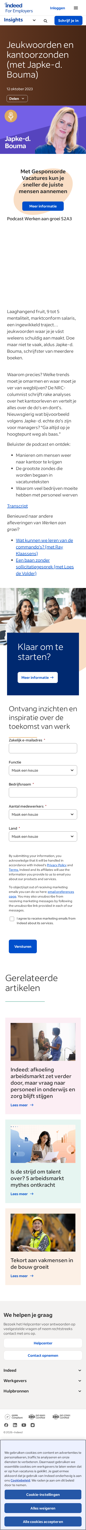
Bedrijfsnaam (20, 784)
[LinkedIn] (15, 1426)
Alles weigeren (42, 1508)
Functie (15, 762)
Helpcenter (43, 1343)
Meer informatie (43, 206)
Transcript (17, 506)
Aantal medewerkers (26, 806)
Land (13, 828)
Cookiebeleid (20, 1480)
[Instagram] (32, 1426)
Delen (14, 98)
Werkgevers (15, 1380)
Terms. (14, 870)
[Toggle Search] (45, 20)
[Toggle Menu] (36, 20)
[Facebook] (6, 1426)
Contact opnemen (43, 1355)
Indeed (10, 1370)
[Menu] (76, 8)
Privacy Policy (57, 865)
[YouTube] (23, 1426)
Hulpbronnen (16, 1391)
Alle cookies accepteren (43, 1521)
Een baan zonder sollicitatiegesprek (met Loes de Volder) (45, 566)
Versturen (22, 946)
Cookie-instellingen (43, 1494)
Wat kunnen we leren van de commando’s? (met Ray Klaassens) (44, 546)
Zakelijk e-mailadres (25, 740)
